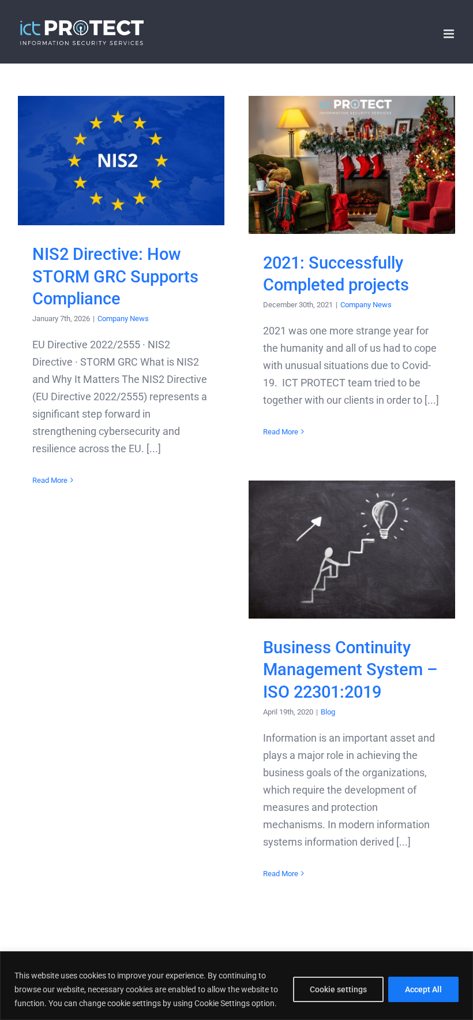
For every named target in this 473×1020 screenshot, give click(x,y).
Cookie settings (338, 989)
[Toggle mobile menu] (450, 34)
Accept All (423, 989)
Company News (123, 318)
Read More (49, 480)
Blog (328, 712)
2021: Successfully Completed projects (352, 164)
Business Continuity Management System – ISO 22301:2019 (352, 549)
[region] (236, 985)
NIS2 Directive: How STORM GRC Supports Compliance (121, 160)
